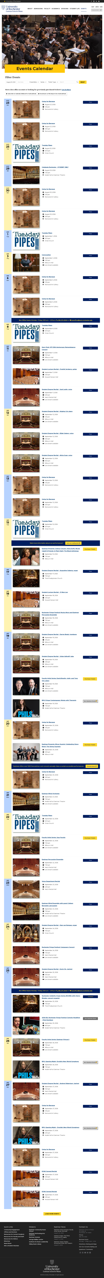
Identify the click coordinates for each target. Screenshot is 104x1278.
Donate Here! (91, 766)
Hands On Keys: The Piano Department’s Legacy (62, 1236)
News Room (7, 1243)
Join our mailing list (72, 543)
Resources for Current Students (14, 1234)
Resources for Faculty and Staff (14, 1236)
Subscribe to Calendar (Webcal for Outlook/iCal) (21, 93)
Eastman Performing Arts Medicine (37, 1234)
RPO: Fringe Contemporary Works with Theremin (59, 700)
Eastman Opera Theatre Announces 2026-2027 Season (63, 1242)
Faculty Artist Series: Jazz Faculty (53, 837)
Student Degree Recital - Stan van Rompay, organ (59, 925)
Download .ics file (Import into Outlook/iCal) (52, 93)
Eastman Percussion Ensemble (52, 859)
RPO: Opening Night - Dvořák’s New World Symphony (60, 1127)
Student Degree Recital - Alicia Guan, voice (57, 455)
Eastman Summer (34, 1237)
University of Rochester (13, 1)
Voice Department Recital (51, 881)
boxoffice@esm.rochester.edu (81, 320)
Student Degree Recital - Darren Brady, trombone (59, 634)
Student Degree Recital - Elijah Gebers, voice (58, 433)
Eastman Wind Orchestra (50, 793)
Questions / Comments (86, 1249)
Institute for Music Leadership (38, 1242)
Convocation (46, 255)
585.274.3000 (62, 320)
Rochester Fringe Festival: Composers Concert (58, 947)
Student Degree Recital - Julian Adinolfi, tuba (58, 656)
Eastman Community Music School (37, 1230)
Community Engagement (12, 1229)
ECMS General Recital (49, 1171)
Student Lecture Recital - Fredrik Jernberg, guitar (59, 369)
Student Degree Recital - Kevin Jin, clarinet (57, 969)
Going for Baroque (48, 101)
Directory (7, 1241)
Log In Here (66, 90)
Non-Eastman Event (89, 701)
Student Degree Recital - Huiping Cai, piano (57, 411)
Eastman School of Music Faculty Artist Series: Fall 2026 (63, 1230)
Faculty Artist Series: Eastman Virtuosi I (55, 1039)
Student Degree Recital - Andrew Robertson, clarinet (60, 1083)
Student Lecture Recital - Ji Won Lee (55, 592)
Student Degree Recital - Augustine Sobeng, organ (60, 570)
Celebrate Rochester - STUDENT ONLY (55, 167)
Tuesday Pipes (47, 145)
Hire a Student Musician (11, 1245)
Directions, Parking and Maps (88, 1244)
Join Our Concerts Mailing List (88, 1246)
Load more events (52, 1214)
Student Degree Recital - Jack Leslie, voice (57, 389)
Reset (83, 82)
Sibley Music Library (35, 1244)
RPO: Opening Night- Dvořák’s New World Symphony (60, 1061)
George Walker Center (36, 1239)
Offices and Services (10, 1232)
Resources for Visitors (11, 1239)
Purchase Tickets (90, 549)
